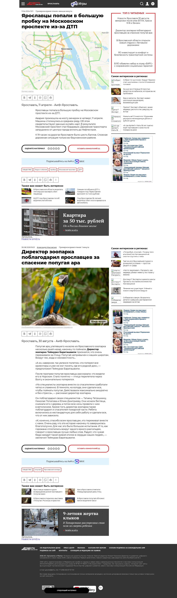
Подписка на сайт (48, 551)
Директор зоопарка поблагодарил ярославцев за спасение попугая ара (133, 31)
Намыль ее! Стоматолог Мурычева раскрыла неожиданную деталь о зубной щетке (138, 118)
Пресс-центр (69, 548)
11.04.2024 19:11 (27, 11)
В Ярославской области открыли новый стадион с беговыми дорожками (133, 42)
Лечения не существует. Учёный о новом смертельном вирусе (137, 289)
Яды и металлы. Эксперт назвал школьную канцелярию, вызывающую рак (136, 100)
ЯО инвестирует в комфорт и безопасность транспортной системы (133, 53)
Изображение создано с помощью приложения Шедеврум (47, 327)
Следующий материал (66, 590)
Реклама (81, 548)
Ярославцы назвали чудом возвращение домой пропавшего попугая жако (47, 491)
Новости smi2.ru (31, 239)
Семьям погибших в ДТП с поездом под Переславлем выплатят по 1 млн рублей (89, 191)
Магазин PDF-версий (97, 548)
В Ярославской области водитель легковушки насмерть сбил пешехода (48, 191)
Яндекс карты (27, 91)
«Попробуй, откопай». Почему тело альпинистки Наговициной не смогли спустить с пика (138, 254)
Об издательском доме (50, 548)
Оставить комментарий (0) (88, 149)
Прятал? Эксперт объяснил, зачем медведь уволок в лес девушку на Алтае (138, 109)
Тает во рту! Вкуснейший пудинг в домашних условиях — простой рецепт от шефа (138, 263)
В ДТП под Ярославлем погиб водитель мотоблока (46, 199)
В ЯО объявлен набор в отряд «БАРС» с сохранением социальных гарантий (133, 64)
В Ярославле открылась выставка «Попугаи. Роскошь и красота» (48, 499)
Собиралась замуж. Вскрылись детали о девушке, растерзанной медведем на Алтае (137, 300)
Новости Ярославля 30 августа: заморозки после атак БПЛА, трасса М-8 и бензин (133, 20)
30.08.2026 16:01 (28, 247)
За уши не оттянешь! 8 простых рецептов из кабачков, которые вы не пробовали (139, 91)
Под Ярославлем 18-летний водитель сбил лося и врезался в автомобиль (91, 200)
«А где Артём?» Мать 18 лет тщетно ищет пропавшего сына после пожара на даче (138, 127)
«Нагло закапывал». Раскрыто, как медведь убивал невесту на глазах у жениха (138, 272)
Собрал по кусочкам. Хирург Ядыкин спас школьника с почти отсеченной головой (139, 82)
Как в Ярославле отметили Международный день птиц (89, 490)
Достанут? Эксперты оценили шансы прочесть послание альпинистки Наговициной (139, 281)
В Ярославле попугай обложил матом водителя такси (90, 499)
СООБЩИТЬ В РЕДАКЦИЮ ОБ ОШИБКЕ (85, 551)
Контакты (63, 551)
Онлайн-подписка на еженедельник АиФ (127, 548)
